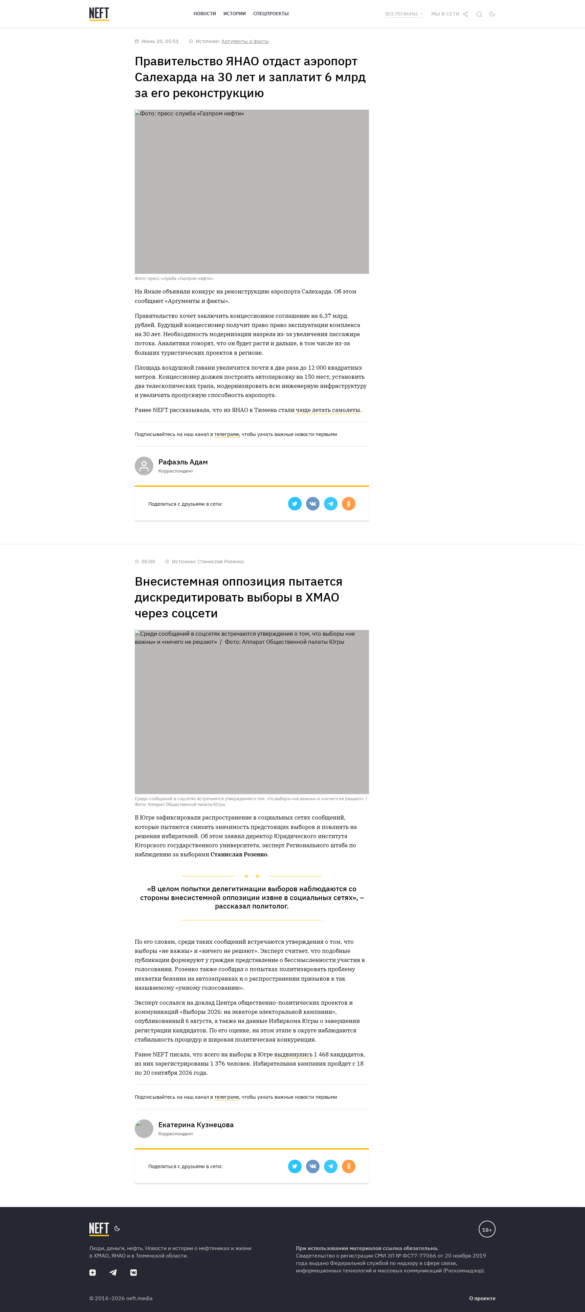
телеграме (226, 434)
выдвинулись (293, 1054)
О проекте (482, 1298)
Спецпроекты (271, 13)
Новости (205, 13)
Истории (234, 13)
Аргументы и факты (245, 41)
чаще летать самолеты (327, 410)
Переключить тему (492, 13)
